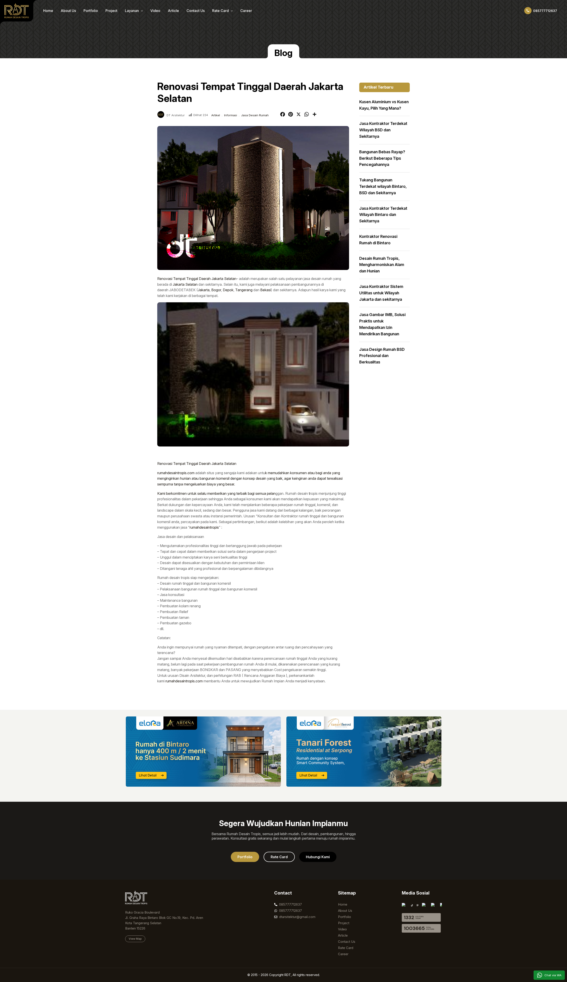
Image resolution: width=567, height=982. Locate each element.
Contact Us (195, 10)
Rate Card (221, 10)
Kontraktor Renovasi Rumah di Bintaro (378, 239)
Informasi (230, 115)
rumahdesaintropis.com (175, 473)
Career (246, 10)
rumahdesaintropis (204, 527)
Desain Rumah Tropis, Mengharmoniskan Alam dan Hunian (381, 265)
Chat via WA (552, 975)
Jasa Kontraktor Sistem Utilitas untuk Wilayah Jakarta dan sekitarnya (381, 293)
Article (173, 10)
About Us (68, 10)
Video (155, 10)
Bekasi (265, 290)
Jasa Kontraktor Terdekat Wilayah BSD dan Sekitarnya (383, 130)
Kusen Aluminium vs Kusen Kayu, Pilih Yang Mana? (384, 105)
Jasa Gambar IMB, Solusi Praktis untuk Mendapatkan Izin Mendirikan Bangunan (382, 324)
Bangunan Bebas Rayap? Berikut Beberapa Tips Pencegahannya (382, 158)
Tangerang (243, 290)
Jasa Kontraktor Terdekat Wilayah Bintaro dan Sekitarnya (383, 214)
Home (48, 10)
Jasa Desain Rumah (255, 115)
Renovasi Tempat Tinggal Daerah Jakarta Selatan (196, 278)
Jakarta (204, 290)
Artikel (215, 115)
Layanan (132, 10)
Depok (228, 290)
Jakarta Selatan (185, 284)
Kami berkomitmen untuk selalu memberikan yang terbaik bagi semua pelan (216, 493)
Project (111, 10)
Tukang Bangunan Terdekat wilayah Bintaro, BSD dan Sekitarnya (383, 186)
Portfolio (90, 10)
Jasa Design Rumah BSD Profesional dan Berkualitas (382, 356)
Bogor (216, 290)
